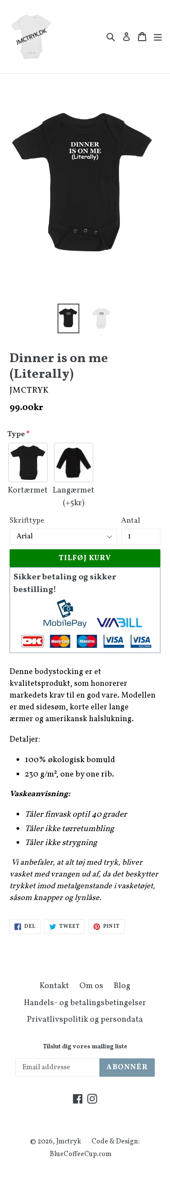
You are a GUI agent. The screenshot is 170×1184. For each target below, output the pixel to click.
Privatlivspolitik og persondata (85, 1019)
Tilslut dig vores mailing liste (85, 1047)
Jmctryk (68, 1141)
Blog (122, 986)
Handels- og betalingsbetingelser (85, 1003)
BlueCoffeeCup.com (81, 1154)
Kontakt (54, 986)
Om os (91, 986)
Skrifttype (27, 521)
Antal (130, 521)
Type (16, 434)
